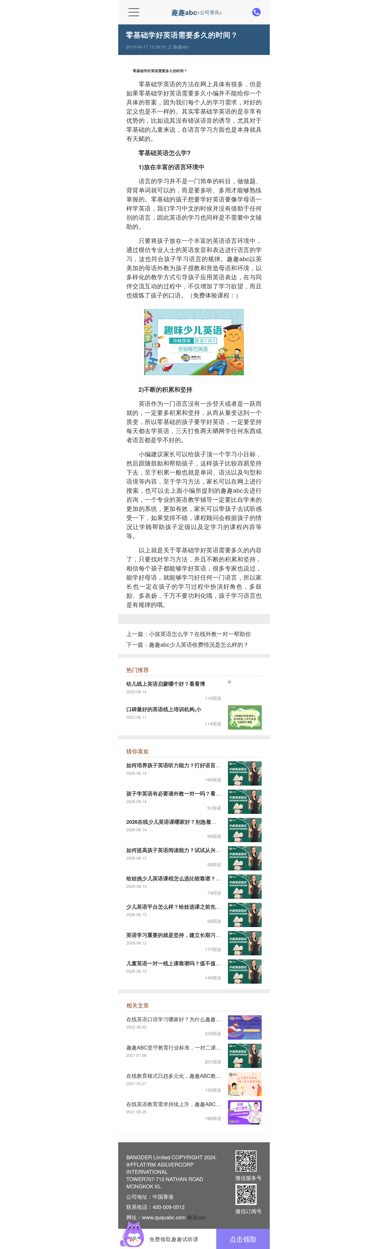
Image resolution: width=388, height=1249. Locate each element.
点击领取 (243, 1239)
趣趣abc (184, 12)
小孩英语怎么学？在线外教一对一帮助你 (200, 633)
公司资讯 (209, 12)
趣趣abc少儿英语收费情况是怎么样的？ (199, 644)
